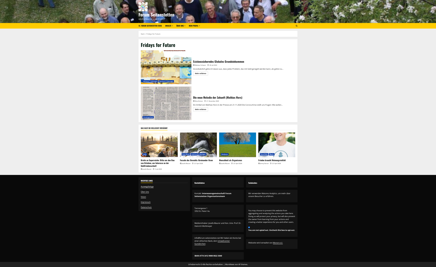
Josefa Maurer (146, 169)
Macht (272, 154)
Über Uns (145, 191)
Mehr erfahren (201, 73)
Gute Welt (185, 154)
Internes (194, 154)
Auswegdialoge (147, 186)
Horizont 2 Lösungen (166, 81)
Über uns (180, 25)
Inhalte (168, 25)
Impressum (146, 202)
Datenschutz (146, 207)
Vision (143, 197)
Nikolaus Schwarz (200, 65)
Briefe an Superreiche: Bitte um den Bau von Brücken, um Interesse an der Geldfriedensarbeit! (158, 163)
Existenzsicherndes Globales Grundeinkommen (166, 67)
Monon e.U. (278, 242)
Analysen (225, 154)
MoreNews (229, 264)
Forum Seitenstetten (156, 14)
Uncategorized (148, 117)
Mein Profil (193, 25)
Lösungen (202, 154)
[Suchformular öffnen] (296, 26)
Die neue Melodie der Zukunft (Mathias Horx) (166, 103)
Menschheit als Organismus (230, 160)
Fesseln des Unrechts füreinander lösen (196, 160)
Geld (144, 154)
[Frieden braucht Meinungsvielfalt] (276, 145)
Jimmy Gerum (264, 163)
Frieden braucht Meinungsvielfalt (272, 160)
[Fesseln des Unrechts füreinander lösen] (198, 145)
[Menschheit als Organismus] (237, 145)
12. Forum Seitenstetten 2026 (150, 25)
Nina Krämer (199, 101)
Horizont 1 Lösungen (150, 81)
